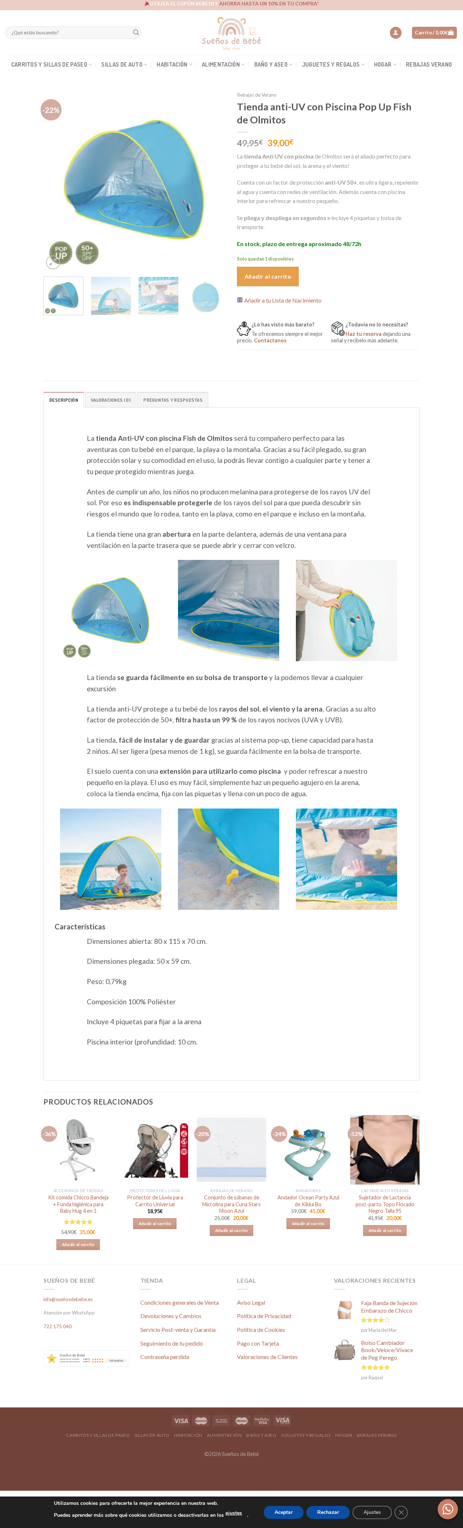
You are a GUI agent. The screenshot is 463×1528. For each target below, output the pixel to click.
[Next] (213, 179)
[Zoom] (53, 263)
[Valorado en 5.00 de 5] (78, 1222)
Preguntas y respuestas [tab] (173, 400)
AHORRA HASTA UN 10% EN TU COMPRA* (269, 4)
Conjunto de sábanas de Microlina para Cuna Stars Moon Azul (231, 1204)
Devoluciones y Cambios (170, 1315)
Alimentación (221, 64)
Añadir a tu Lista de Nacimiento (283, 300)
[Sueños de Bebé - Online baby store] (231, 32)
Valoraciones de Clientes (267, 1356)
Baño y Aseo (271, 64)
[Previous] (56, 179)
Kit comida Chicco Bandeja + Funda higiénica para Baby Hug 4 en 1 (78, 1204)
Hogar (383, 64)
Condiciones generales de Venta (179, 1302)
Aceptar (284, 1512)
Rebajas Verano (429, 64)
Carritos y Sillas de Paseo (49, 64)
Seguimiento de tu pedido (171, 1343)
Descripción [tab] (63, 400)
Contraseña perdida (164, 1356)
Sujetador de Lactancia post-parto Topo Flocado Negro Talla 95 (385, 1204)
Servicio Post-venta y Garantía (178, 1329)
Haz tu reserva (363, 334)
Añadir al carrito (268, 276)
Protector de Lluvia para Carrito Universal (155, 1200)
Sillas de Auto (121, 64)
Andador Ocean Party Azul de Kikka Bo (308, 1200)
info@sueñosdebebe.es (68, 1299)
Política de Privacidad (264, 1315)
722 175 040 (57, 1326)
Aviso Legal (251, 1302)
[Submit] (136, 32)
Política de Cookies (261, 1329)
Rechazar (328, 1512)
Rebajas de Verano (257, 95)
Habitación (172, 64)
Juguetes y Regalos (331, 64)
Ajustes (372, 1512)
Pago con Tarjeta (258, 1343)
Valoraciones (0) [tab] (111, 400)
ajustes (233, 1513)
